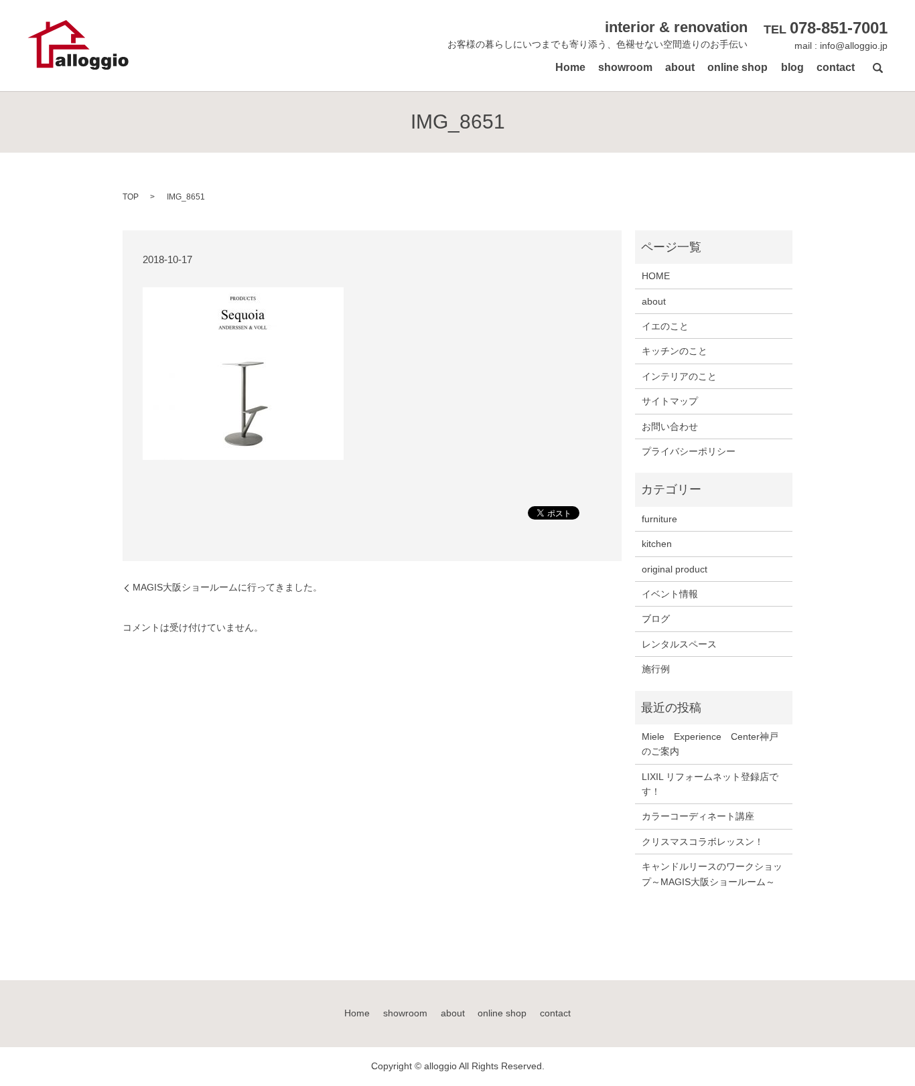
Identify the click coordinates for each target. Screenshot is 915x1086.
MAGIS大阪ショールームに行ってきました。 (227, 587)
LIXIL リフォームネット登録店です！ (710, 784)
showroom (625, 67)
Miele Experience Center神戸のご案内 (710, 744)
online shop (737, 67)
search (877, 68)
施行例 (656, 669)
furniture (659, 519)
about (680, 67)
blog (792, 67)
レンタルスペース (679, 644)
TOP (131, 197)
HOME (656, 275)
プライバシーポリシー (688, 451)
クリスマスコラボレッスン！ (703, 841)
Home (570, 67)
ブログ (656, 618)
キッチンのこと (674, 350)
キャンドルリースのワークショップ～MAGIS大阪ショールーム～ (712, 873)
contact (836, 67)
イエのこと (665, 326)
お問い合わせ (670, 426)
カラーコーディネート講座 (698, 816)
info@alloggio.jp (854, 45)
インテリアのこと (679, 376)
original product (674, 569)
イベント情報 (670, 594)
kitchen (657, 543)
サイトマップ (670, 401)
